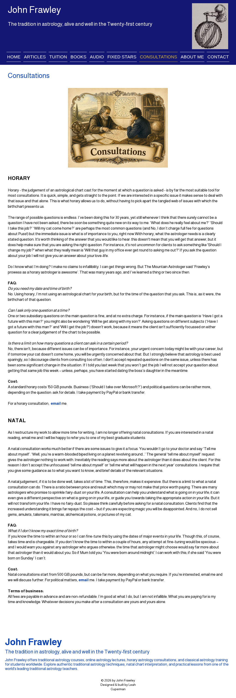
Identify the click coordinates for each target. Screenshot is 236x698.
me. (64, 403)
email (56, 403)
